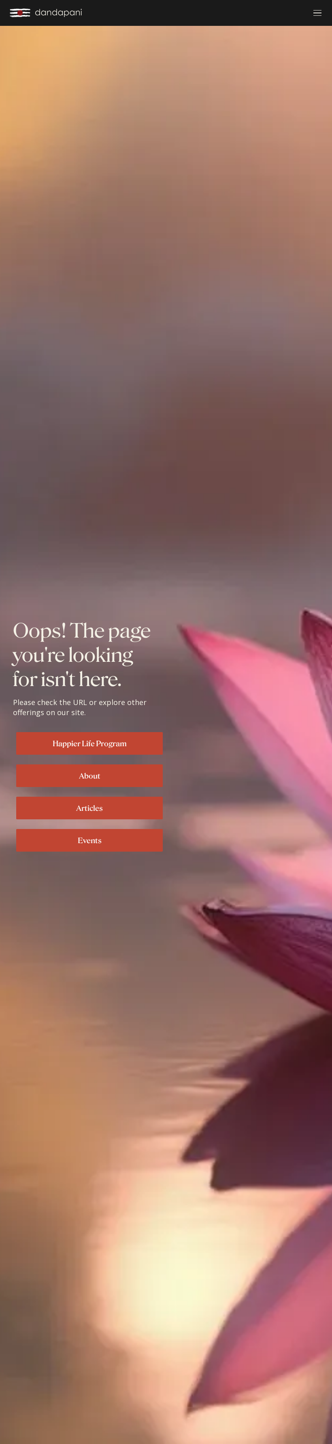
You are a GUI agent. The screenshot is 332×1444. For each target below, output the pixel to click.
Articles (89, 808)
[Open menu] (317, 13)
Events (90, 840)
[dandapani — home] (46, 13)
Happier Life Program (90, 743)
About (89, 775)
